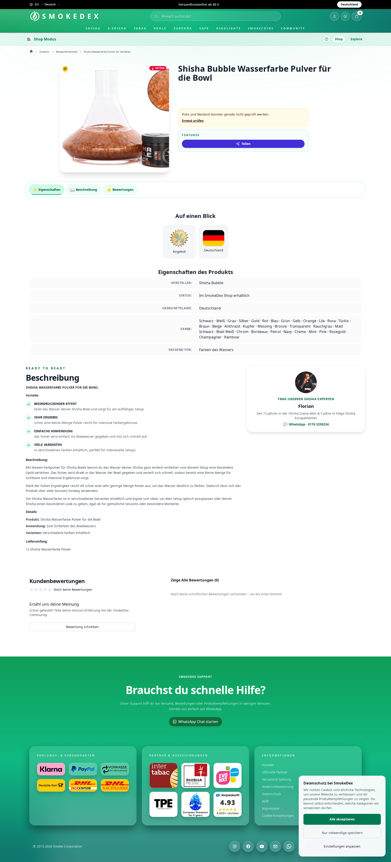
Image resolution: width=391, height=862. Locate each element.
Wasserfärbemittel (66, 51)
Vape (204, 28)
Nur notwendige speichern (342, 833)
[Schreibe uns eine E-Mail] (275, 846)
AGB (265, 801)
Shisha (93, 28)
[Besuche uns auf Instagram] (234, 846)
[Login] (334, 16)
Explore (356, 39)
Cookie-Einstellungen (278, 815)
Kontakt (268, 765)
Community (293, 28)
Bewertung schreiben (82, 627)
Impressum (270, 808)
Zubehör (183, 28)
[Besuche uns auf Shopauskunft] (227, 804)
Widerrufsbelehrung (277, 786)
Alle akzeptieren (342, 819)
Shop (339, 39)
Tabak (140, 28)
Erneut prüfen (193, 120)
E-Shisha (117, 28)
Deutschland (349, 4)
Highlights (228, 28)
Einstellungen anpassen (342, 846)
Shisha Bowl (81, 409)
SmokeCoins (261, 28)
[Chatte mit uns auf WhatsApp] (289, 846)
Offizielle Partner (275, 772)
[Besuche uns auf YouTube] (261, 846)
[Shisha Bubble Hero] (114, 117)
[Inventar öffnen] (345, 16)
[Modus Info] (326, 39)
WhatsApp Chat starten (198, 721)
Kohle (160, 28)
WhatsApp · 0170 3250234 (306, 424)
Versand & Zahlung (276, 779)
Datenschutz (271, 794)
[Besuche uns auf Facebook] (248, 846)
